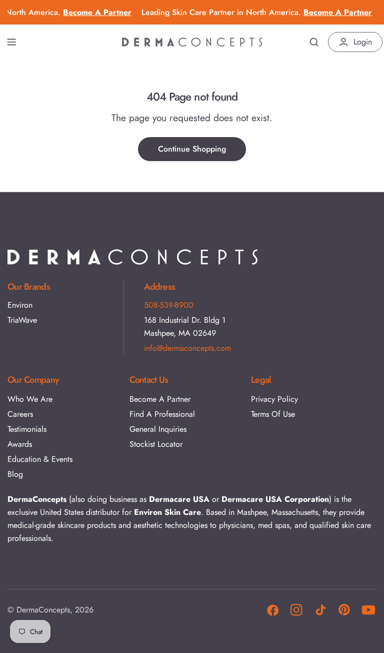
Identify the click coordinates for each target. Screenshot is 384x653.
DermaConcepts (43, 609)
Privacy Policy (274, 399)
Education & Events (40, 459)
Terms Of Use (273, 414)
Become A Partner (160, 399)
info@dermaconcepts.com (187, 348)
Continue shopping (192, 149)
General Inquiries (158, 429)
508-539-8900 (169, 305)
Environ (20, 305)
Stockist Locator (156, 444)
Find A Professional (162, 414)
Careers (20, 414)
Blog (15, 474)
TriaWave (22, 320)
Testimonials (27, 429)
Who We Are (30, 399)
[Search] (314, 42)
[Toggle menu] (12, 42)
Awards (20, 444)
